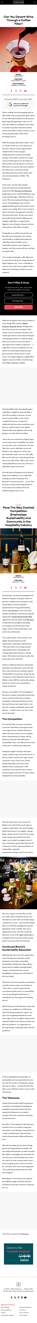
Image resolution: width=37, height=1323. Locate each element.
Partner (18, 505)
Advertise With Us (6, 1310)
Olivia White (18, 76)
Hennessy (30, 620)
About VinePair (5, 1307)
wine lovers (15, 203)
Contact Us (22, 1310)
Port (26, 326)
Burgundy (13, 326)
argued (4, 206)
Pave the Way (13, 611)
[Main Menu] (2, 2)
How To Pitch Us (24, 1312)
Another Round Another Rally (21, 617)
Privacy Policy (23, 1315)
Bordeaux (5, 326)
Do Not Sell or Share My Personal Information (18, 1291)
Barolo (19, 326)
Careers (3, 1312)
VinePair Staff (18, 577)
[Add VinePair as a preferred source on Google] (18, 104)
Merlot (25, 323)
